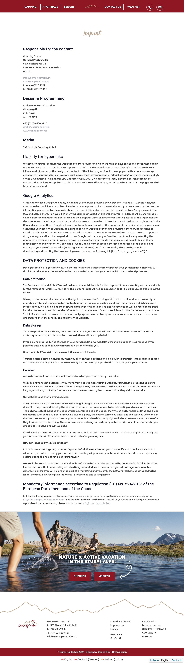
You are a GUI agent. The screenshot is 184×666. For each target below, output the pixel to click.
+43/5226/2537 (57, 629)
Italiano (154, 660)
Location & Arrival (120, 621)
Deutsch (176, 660)
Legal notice (149, 621)
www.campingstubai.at (36, 81)
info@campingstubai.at (36, 77)
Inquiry (114, 629)
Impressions (117, 625)
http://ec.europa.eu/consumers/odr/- (44, 499)
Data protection (151, 625)
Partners (147, 636)
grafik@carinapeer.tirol (36, 127)
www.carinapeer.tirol (35, 130)
